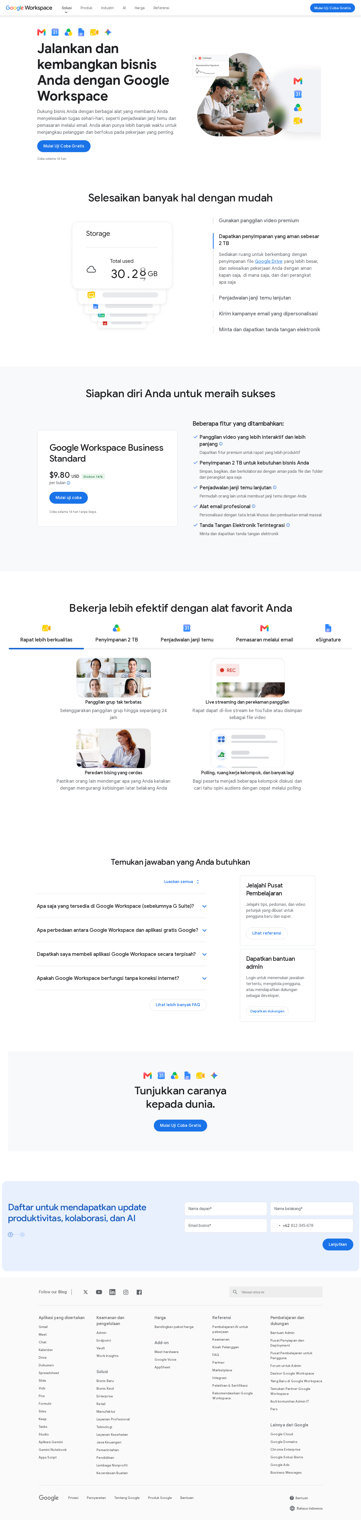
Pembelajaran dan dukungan (287, 1320)
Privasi (73, 1498)
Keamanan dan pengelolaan (110, 1320)
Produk (86, 8)
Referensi (161, 8)
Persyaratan (96, 1498)
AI (124, 8)
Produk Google (160, 1498)
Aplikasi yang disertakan (62, 1317)
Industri (107, 8)
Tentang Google (127, 1498)
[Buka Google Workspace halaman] (29, 8)
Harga (140, 8)
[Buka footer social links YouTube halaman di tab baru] (99, 1292)
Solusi (67, 8)
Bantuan (187, 1498)
